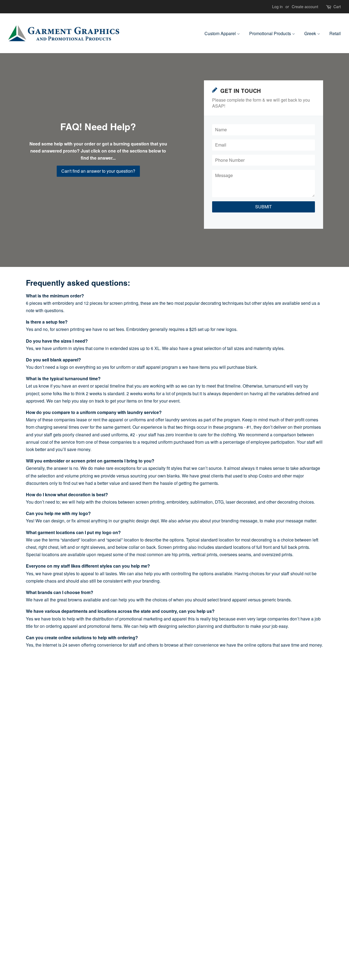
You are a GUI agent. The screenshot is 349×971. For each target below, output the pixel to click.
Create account (305, 6)
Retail (335, 33)
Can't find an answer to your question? (98, 171)
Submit (263, 206)
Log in (277, 6)
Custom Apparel (220, 33)
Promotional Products (270, 33)
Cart (337, 6)
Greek (310, 33)
